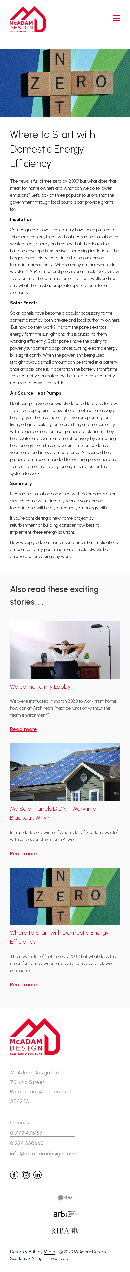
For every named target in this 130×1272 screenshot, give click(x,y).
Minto (49, 1251)
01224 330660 (27, 1143)
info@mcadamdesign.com (42, 1153)
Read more (23, 729)
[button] (111, 19)
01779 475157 (26, 1133)
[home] (26, 19)
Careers (19, 1122)
